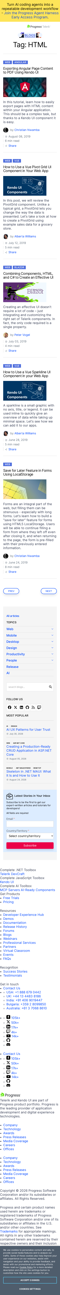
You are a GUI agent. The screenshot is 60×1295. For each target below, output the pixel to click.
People (11, 660)
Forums (8, 931)
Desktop (12, 642)
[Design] (30, 648)
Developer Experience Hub (23, 915)
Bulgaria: (26, 1004)
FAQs (7, 959)
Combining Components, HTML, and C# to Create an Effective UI (28, 275)
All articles (12, 616)
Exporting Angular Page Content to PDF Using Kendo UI (28, 70)
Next (49, 591)
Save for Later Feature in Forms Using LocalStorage (27, 472)
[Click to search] (50, 687)
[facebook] (9, 707)
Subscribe (30, 845)
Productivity (15, 654)
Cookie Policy (26, 1267)
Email (9, 819)
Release (12, 667)
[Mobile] (30, 636)
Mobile (11, 635)
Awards (8, 1133)
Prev (11, 591)
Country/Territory (16, 830)
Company (10, 1125)
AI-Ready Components (38, 890)
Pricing (8, 902)
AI (7, 673)
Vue (16, 160)
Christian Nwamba (27, 129)
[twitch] (39, 707)
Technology (12, 1129)
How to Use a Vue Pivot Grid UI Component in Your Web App (27, 169)
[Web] (30, 629)
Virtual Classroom (16, 951)
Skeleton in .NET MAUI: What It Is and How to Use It (28, 773)
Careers (9, 1145)
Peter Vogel (22, 334)
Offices (8, 1149)
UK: (23, 996)
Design (11, 648)
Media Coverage (15, 1141)
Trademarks (9, 1231)
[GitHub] (8, 1041)
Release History (15, 927)
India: (24, 1000)
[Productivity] (30, 654)
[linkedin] (21, 707)
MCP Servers (10, 890)
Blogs (7, 935)
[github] (27, 707)
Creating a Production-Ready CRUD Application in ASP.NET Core (29, 750)
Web (7, 62)
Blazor (19, 267)
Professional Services (19, 943)
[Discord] (8, 1045)
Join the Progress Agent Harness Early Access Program (31, 15)
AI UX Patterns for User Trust (28, 730)
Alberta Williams (25, 236)
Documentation (14, 923)
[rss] (33, 707)
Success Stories (15, 971)
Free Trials (11, 898)
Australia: (26, 1008)
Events (8, 955)
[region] (30, 1270)
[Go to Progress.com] (10, 1096)
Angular (20, 62)
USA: (23, 992)
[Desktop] (30, 642)
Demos (8, 919)
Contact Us (11, 988)
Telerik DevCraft (12, 874)
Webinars (10, 939)
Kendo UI (7, 882)
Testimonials (12, 975)
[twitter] (15, 707)
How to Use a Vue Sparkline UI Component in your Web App (26, 374)
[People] (30, 660)
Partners (9, 947)
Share (12, 145)
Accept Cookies (30, 1280)
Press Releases (14, 1137)
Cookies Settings (30, 1289)
